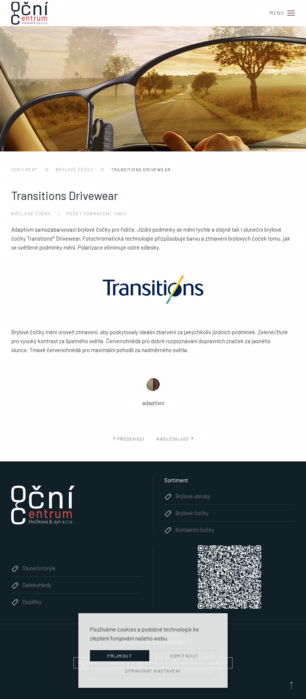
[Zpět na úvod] (30, 13)
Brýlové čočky (31, 213)
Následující (172, 438)
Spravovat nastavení (153, 670)
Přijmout (119, 655)
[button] (282, 13)
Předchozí (131, 438)
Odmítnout (184, 655)
